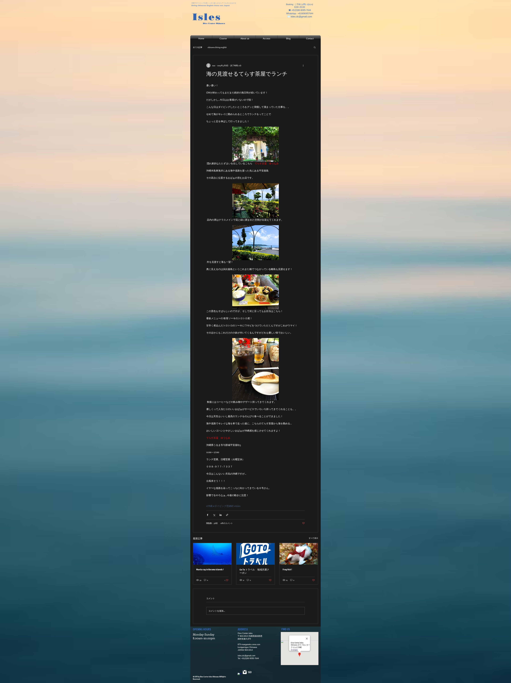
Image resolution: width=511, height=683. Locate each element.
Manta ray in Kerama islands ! (210, 569)
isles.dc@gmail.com (301, 16)
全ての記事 (197, 47)
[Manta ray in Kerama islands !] (212, 554)
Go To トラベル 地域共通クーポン (254, 571)
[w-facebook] (240, 675)
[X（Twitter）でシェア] (214, 515)
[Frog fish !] (298, 554)
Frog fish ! (287, 569)
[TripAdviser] (250, 672)
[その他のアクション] (303, 65)
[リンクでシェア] (227, 515)
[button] (314, 47)
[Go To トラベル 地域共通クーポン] (255, 554)
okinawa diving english (217, 47)
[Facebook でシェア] (207, 515)
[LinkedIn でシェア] (220, 515)
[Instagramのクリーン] (245, 672)
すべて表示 (313, 538)
